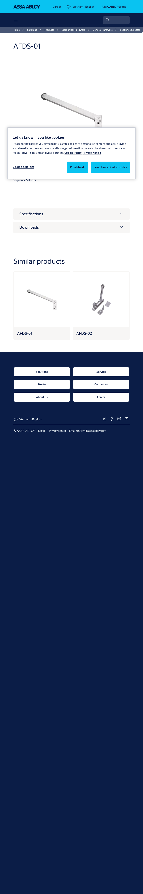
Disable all (77, 167)
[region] (71, 153)
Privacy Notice (91, 152)
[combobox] (116, 20)
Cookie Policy (73, 152)
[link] (57, 7)
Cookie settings (23, 167)
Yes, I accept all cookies (111, 167)
